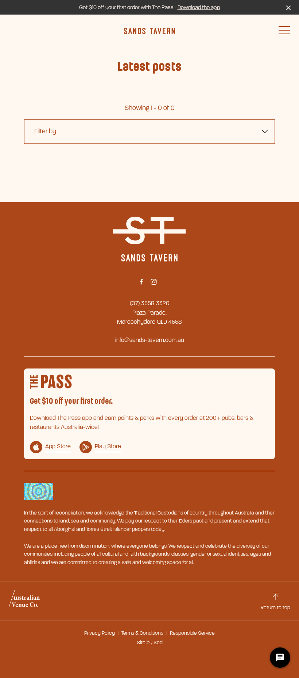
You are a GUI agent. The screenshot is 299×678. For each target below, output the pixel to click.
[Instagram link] (153, 281)
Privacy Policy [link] (99, 633)
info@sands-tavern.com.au (149, 340)
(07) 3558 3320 (150, 303)
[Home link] (149, 31)
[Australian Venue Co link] (24, 601)
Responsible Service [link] (192, 633)
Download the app (199, 7)
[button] (284, 32)
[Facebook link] (141, 281)
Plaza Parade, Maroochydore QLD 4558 (149, 318)
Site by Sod (150, 642)
